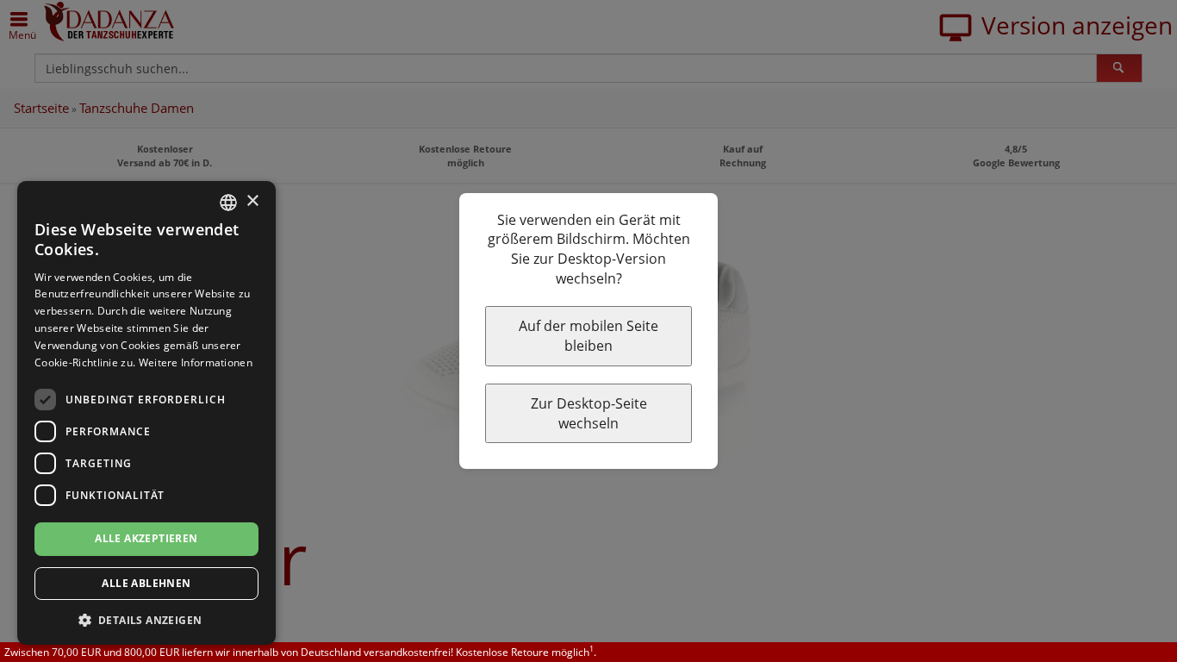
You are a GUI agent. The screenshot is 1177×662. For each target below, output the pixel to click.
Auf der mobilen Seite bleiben (588, 335)
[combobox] (228, 202)
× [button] (252, 201)
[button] (146, 619)
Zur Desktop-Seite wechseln (589, 413)
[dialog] (146, 413)
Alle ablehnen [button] (146, 583)
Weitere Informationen (195, 362)
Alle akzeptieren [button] (146, 538)
